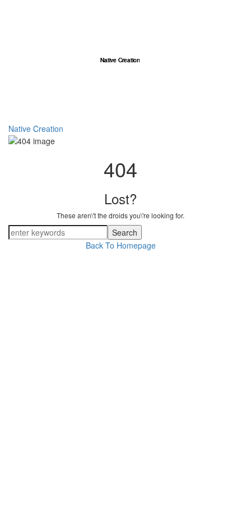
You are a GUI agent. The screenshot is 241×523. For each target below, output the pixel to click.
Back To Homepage (121, 245)
